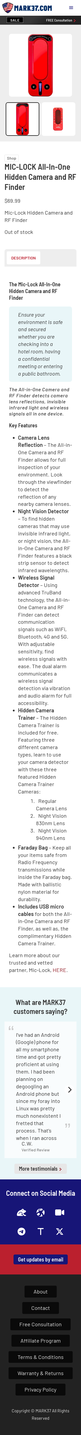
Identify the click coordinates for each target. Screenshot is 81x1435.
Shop (11, 158)
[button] (71, 8)
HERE (59, 970)
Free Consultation (40, 1324)
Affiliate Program (40, 1340)
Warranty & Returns (41, 1373)
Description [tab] (23, 257)
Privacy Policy (40, 1389)
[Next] (69, 1090)
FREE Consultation (59, 20)
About (41, 1291)
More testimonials (39, 1168)
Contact (40, 1308)
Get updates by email (40, 1259)
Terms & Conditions (41, 1357)
